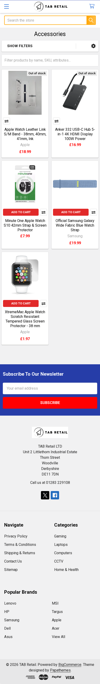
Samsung (11, 620)
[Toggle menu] (6, 6)
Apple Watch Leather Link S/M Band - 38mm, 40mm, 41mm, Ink (25, 134)
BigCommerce (69, 664)
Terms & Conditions (20, 544)
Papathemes (60, 670)
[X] (45, 495)
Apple (56, 620)
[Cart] (93, 6)
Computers (63, 553)
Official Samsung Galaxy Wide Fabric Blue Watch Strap (75, 225)
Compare (6, 120)
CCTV (58, 561)
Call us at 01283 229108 (50, 482)
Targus (57, 611)
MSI (55, 603)
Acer (55, 628)
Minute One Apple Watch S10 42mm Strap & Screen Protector (25, 225)
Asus (8, 637)
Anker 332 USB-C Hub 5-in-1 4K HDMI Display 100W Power (75, 134)
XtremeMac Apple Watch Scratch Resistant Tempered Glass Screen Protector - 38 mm (25, 319)
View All (58, 637)
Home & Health (66, 569)
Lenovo (10, 603)
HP (6, 611)
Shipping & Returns (19, 553)
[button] (93, 46)
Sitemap (11, 569)
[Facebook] (55, 495)
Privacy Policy (15, 536)
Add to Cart (21, 212)
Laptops (61, 544)
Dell (7, 628)
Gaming (60, 536)
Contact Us (13, 561)
